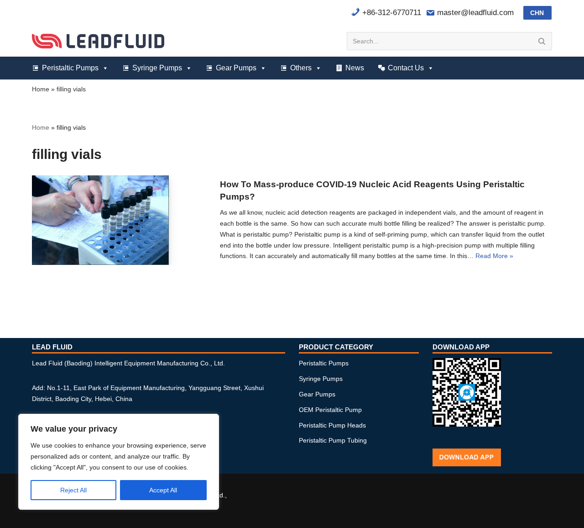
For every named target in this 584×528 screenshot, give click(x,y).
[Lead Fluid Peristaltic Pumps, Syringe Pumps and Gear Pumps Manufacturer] (98, 41)
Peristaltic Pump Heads (332, 425)
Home (40, 89)
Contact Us (406, 68)
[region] (118, 462)
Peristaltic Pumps (70, 68)
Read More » (494, 255)
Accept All (163, 490)
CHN (537, 12)
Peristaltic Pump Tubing (333, 440)
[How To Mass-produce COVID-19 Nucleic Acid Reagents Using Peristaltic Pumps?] (100, 219)
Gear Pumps (236, 68)
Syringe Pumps (157, 68)
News (354, 68)
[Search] (542, 41)
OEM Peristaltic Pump (330, 409)
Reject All (73, 490)
